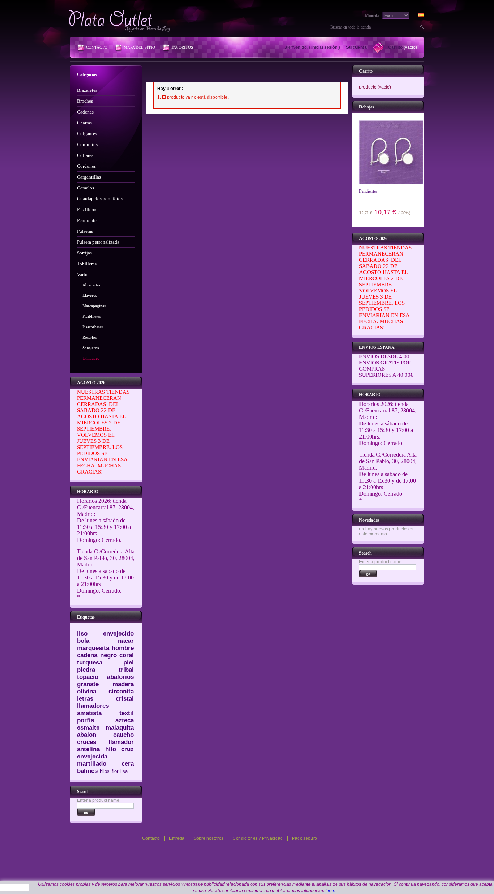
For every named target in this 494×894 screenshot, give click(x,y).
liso (82, 633)
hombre (123, 648)
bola (83, 640)
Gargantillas (89, 177)
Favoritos (182, 47)
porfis (85, 720)
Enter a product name (98, 800)
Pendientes (87, 220)
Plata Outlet (120, 21)
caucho (123, 734)
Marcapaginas (94, 306)
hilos (105, 771)
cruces (86, 742)
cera (128, 763)
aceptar (14, 887)
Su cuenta (356, 47)
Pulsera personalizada (98, 242)
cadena (87, 655)
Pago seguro (304, 838)
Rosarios (89, 337)
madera (123, 684)
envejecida (92, 756)
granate (88, 684)
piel (128, 662)
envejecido (118, 633)
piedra (86, 669)
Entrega (176, 838)
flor (115, 771)
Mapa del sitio (139, 47)
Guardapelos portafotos (100, 198)
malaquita (120, 727)
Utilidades (90, 358)
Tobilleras (87, 263)
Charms (84, 122)
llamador (121, 742)
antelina (88, 749)
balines (87, 770)
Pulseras (85, 231)
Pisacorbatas (92, 327)
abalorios (120, 676)
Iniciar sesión (324, 47)
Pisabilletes (91, 316)
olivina (86, 691)
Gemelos (85, 188)
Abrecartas (91, 285)
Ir (421, 27)
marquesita (93, 648)
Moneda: (372, 15)
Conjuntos (87, 144)
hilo (110, 749)
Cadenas (85, 112)
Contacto (96, 47)
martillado (91, 763)
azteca (124, 720)
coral (126, 655)
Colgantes (87, 133)
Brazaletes (87, 90)
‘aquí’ (330, 890)
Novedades (369, 520)
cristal (125, 698)
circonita (121, 691)
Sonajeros (90, 348)
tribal (126, 669)
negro (108, 655)
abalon (86, 734)
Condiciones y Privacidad (258, 838)
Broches (85, 101)
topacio (87, 676)
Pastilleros (87, 209)
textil (126, 713)
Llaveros (89, 295)
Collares (85, 155)
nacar (126, 640)
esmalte (88, 727)
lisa (124, 771)
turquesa (89, 662)
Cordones (86, 166)
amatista (89, 713)
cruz (127, 749)
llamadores (93, 705)
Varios (83, 274)
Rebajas (366, 107)
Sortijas (84, 253)
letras (85, 698)
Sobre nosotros (208, 838)
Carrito (395, 47)
